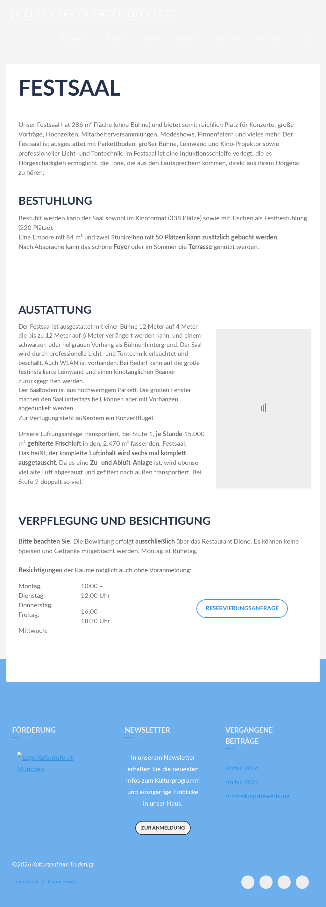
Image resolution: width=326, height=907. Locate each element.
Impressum (26, 881)
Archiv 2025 (242, 782)
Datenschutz (62, 881)
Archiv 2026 (242, 768)
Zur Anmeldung (163, 827)
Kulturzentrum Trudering (95, 15)
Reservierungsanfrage (242, 608)
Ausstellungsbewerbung (257, 797)
